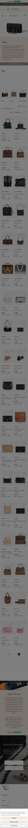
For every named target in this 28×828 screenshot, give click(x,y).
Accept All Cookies (14, 822)
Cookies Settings (14, 825)
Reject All (14, 818)
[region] (14, 818)
